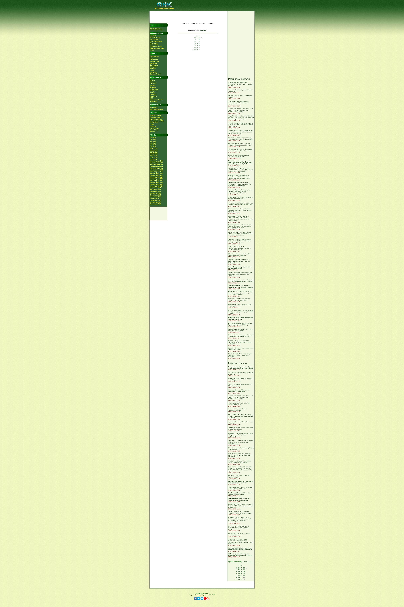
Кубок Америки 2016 (156, 166)
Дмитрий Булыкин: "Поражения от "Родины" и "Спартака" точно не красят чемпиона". (240, 342)
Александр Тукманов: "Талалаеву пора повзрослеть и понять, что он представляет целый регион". (239, 191)
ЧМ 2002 (153, 147)
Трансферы (153, 107)
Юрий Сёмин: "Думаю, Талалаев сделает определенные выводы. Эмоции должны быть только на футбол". (240, 293)
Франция (153, 87)
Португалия (153, 91)
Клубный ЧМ (154, 45)
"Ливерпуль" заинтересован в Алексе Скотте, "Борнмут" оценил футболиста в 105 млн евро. (240, 455)
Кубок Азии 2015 (155, 191)
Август (197, 36)
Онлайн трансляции (156, 30)
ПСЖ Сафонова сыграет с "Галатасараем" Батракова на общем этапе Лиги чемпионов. (239, 248)
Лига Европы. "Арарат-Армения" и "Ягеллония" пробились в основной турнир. (238, 528)
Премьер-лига (154, 56)
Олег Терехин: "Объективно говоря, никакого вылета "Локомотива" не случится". (238, 103)
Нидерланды (154, 89)
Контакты (153, 131)
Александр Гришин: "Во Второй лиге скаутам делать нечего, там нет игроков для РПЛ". (240, 210)
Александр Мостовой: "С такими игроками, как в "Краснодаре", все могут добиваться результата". (240, 312)
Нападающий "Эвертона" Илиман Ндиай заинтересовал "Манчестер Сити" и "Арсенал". (240, 442)
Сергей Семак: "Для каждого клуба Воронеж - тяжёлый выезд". (238, 155)
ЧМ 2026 (153, 36)
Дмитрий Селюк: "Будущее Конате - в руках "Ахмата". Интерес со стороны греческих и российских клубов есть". (239, 177)
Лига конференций (156, 41)
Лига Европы (154, 39)
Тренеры (152, 68)
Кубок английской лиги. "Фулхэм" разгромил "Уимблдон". (237, 409)
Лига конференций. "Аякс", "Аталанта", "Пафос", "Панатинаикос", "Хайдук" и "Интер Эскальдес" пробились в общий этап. (239, 469)
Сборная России (155, 74)
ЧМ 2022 (153, 138)
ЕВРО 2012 (153, 154)
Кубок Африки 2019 (156, 177)
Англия (152, 80)
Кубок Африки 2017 (156, 179)
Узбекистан (153, 101)
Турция (152, 92)
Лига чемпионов (155, 38)
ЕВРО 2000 (153, 159)
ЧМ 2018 (153, 139)
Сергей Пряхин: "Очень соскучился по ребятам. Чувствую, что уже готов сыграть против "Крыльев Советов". (240, 233)
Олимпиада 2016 (155, 197)
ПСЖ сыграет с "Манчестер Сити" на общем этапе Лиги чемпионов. (239, 254)
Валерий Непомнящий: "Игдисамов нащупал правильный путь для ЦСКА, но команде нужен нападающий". (240, 170)
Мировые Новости (156, 119)
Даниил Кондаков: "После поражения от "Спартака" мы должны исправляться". (240, 144)
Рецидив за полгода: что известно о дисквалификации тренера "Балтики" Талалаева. (239, 261)
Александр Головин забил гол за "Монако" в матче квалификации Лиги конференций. (241, 203)
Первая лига (154, 58)
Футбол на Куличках (202, 593)
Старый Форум (154, 130)
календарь (202, 30)
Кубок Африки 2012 (156, 184)
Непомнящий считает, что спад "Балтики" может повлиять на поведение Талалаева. (241, 280)
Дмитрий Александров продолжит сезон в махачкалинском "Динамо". (240, 329)
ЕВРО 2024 (153, 148)
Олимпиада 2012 (155, 198)
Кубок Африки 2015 (156, 181)
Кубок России (154, 61)
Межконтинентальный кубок (157, 49)
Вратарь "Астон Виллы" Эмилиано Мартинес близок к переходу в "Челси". (239, 512)
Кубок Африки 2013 (156, 182)
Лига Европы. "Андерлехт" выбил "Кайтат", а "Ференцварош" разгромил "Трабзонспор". (241, 435)
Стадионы (153, 72)
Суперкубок (153, 67)
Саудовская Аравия (156, 100)
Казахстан (153, 96)
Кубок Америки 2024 (156, 161)
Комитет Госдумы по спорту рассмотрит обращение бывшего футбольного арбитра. (240, 274)
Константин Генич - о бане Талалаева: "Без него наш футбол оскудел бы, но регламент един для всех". (239, 241)
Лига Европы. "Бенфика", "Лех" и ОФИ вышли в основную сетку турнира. (239, 461)
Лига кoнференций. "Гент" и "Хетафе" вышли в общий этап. (239, 403)
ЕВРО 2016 (153, 152)
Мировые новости (237, 363)
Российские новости (156, 117)
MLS (151, 98)
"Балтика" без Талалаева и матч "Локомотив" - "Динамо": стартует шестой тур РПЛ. (240, 84)
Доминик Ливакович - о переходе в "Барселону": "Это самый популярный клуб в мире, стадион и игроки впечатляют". (239, 520)
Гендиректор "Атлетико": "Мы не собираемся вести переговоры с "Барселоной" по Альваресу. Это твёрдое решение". (240, 542)
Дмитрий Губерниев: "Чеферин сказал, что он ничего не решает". (241, 348)
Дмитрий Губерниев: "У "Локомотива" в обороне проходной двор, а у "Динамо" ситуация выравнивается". (239, 226)
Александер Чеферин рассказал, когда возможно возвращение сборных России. (240, 138)
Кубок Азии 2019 (155, 189)
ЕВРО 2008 (153, 155)
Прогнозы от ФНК (155, 115)
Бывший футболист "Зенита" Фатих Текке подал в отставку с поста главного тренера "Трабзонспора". (240, 110)
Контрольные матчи (156, 109)
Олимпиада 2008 (155, 200)
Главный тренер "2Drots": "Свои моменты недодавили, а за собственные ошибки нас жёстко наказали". (240, 132)
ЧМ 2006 (153, 145)
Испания (152, 83)
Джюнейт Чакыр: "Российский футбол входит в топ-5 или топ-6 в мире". (239, 299)
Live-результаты (155, 28)
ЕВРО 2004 (153, 157)
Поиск (152, 124)
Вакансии (153, 126)
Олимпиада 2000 (155, 204)
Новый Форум (154, 128)
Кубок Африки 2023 (156, 173)
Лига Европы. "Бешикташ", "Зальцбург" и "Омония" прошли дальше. (240, 493)
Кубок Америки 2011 (156, 170)
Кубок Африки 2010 (156, 186)
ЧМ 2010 (153, 143)
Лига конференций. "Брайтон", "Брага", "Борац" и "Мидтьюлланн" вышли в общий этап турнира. (240, 416)
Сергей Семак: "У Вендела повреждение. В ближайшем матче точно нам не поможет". (240, 355)
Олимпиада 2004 (155, 202)
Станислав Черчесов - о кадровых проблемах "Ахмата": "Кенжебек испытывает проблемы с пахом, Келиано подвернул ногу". (240, 218)
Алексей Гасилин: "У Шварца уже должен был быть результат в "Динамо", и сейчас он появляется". (240, 125)
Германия (153, 82)
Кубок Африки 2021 (156, 175)
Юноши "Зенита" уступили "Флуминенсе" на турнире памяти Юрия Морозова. (240, 150)
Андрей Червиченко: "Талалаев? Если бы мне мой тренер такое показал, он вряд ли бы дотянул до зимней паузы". (241, 117)
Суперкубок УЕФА (156, 46)
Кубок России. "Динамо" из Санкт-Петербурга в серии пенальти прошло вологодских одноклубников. (239, 184)
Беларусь (153, 94)
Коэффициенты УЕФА (157, 121)
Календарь (153, 63)
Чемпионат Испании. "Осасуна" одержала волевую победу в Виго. (240, 428)
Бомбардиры (154, 65)
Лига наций (153, 43)
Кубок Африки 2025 (156, 172)
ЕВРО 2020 (153, 150)
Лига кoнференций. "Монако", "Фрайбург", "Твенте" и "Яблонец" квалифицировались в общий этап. (240, 506)
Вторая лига (154, 60)
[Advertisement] (188, 16)
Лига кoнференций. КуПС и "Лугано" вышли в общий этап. (239, 534)
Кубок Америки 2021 (156, 163)
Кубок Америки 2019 (156, 164)
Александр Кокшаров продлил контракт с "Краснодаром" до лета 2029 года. (240, 324)
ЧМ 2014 (153, 141)
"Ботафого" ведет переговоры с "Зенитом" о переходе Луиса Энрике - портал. (240, 335)
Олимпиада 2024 (155, 193)
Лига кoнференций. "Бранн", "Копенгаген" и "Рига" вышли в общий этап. (240, 487)
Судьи (152, 70)
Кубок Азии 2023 (155, 188)
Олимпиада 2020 (155, 195)
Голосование (154, 123)
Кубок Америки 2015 (156, 168)
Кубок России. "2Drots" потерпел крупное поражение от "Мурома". (240, 198)
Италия (152, 85)
